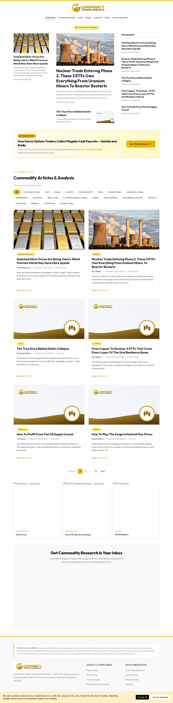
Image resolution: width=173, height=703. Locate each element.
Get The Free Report (139, 144)
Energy (88, 17)
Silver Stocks (49, 203)
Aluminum (152, 198)
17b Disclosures (93, 679)
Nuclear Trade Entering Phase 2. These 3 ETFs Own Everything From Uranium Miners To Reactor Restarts (84, 78)
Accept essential (160, 697)
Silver (107, 17)
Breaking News (22, 198)
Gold (80, 17)
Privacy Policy (92, 670)
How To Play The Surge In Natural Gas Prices (122, 434)
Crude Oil (98, 17)
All (17, 192)
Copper (95, 198)
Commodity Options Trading (75, 198)
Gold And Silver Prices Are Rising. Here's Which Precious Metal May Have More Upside (31, 60)
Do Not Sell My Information (97, 684)
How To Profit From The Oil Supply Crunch (45, 434)
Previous (71, 471)
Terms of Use (92, 675)
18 (96, 471)
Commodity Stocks (66, 17)
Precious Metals (114, 192)
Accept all (142, 697)
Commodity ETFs (120, 17)
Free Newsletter (132, 679)
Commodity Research (135, 670)
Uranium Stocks (66, 203)
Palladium (35, 203)
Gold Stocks (21, 203)
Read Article (23, 290)
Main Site (129, 684)
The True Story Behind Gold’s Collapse (43, 348)
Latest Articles (132, 675)
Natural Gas (37, 198)
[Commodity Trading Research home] (86, 8)
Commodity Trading (134, 192)
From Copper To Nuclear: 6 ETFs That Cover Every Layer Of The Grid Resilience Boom (138, 94)
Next (103, 471)
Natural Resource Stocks (133, 198)
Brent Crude (53, 198)
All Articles (50, 17)
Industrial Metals (110, 198)
